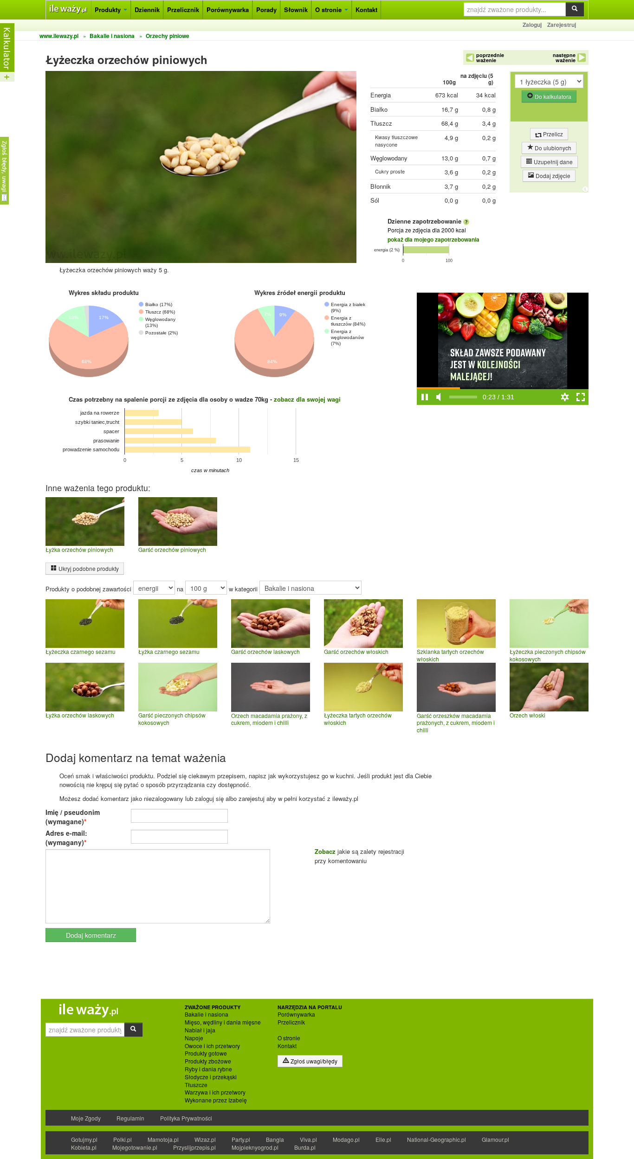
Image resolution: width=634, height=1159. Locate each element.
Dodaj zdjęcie (552, 175)
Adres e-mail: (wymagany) (66, 837)
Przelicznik (183, 9)
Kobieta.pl (84, 1147)
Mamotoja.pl (163, 1139)
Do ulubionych (552, 148)
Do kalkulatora (552, 96)
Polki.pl (122, 1139)
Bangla (275, 1139)
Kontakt (366, 9)
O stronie (329, 9)
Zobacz (325, 851)
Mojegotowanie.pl (134, 1147)
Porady (266, 9)
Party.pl (241, 1139)
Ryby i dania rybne (208, 1069)
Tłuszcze (196, 1085)
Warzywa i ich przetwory (215, 1092)
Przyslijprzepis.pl (194, 1147)
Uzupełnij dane (552, 162)
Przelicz (552, 134)
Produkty (109, 9)
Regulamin (130, 1118)
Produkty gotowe (206, 1053)
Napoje (194, 1038)
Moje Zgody (86, 1118)
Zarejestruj (561, 24)
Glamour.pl (495, 1139)
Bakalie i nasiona (206, 1014)
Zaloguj (532, 24)
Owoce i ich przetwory (212, 1046)
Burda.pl (305, 1147)
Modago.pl (346, 1139)
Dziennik (147, 9)
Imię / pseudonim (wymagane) (72, 816)
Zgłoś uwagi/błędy (313, 1061)
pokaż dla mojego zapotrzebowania (433, 239)
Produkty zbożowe (208, 1061)
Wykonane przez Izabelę (216, 1100)
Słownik (296, 9)
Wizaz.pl (205, 1139)
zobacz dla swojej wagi (307, 399)
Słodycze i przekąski (211, 1077)
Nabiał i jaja (200, 1030)
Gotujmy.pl (84, 1139)
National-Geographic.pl (436, 1139)
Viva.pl (308, 1139)
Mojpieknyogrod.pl (255, 1147)
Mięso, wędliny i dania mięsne (223, 1022)
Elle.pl (383, 1139)
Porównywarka (228, 9)
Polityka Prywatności (186, 1118)
